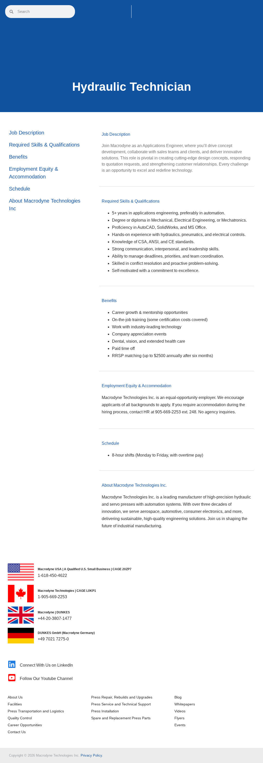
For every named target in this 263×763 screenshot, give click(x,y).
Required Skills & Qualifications (44, 145)
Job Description (26, 132)
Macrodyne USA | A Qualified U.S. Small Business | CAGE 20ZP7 (85, 569)
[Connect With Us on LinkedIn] (12, 664)
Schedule (19, 189)
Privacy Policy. (92, 755)
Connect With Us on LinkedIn (46, 665)
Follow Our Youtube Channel (46, 678)
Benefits (18, 157)
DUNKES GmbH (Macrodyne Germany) (66, 633)
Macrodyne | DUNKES (54, 612)
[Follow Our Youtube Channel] (12, 678)
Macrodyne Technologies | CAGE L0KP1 (67, 591)
